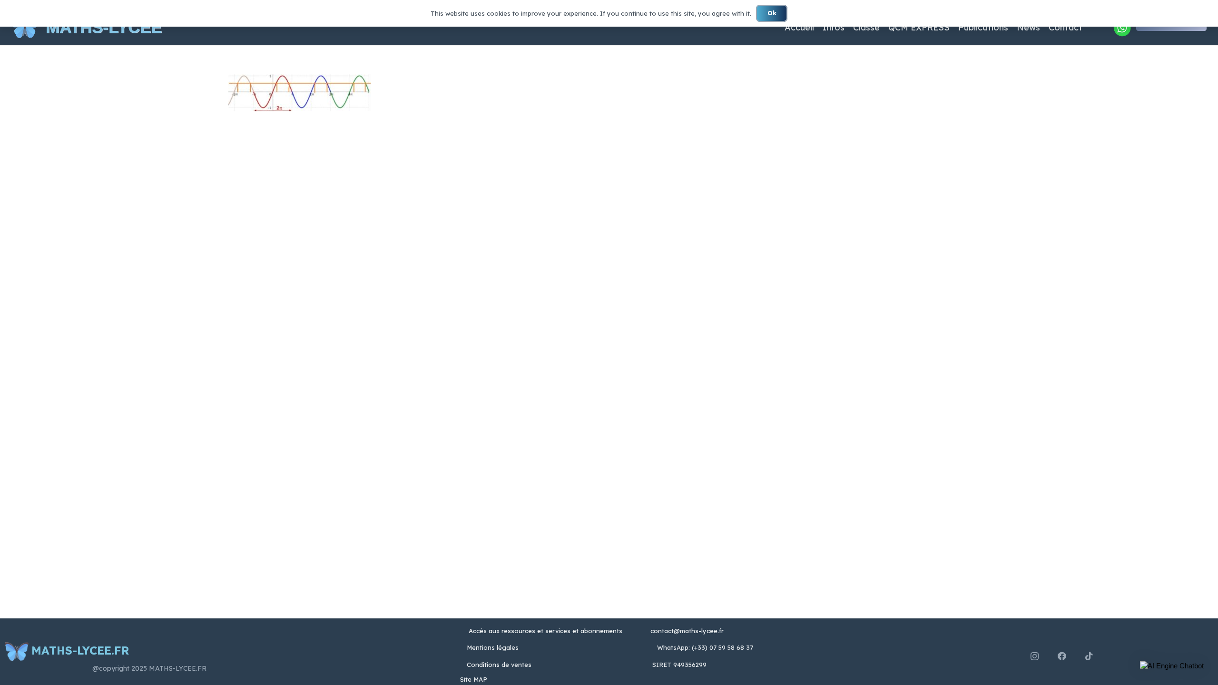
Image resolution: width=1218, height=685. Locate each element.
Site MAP (473, 679)
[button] (1172, 666)
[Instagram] (1035, 656)
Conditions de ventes (499, 664)
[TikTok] (1089, 656)
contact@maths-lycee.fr (686, 631)
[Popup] (1121, 27)
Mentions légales (493, 647)
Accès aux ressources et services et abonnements (545, 631)
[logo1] (25, 27)
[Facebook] (1062, 656)
